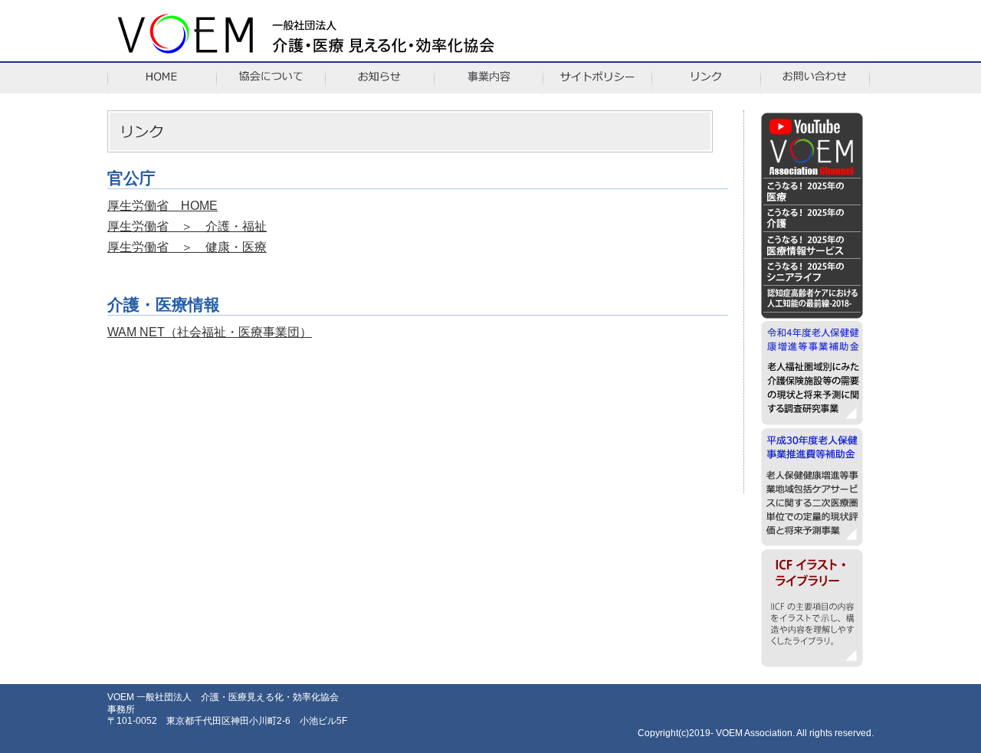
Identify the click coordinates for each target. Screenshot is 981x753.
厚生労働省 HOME (162, 205)
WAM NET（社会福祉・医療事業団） (209, 332)
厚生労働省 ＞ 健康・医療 (187, 247)
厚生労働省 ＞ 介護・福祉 (187, 226)
